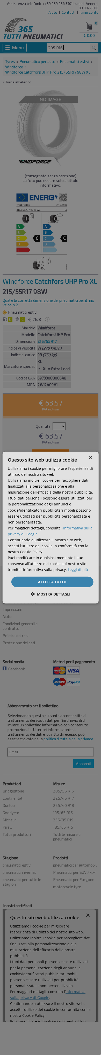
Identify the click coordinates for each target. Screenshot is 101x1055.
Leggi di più (78, 569)
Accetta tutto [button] (52, 581)
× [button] (90, 457)
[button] (50, 594)
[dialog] (51, 527)
